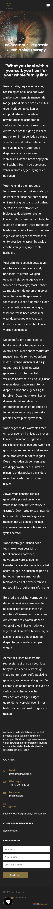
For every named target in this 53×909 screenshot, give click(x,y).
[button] (48, 5)
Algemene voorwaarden (14, 898)
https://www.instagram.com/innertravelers (25, 813)
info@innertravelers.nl (20, 774)
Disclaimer (8, 903)
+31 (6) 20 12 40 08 (19, 784)
